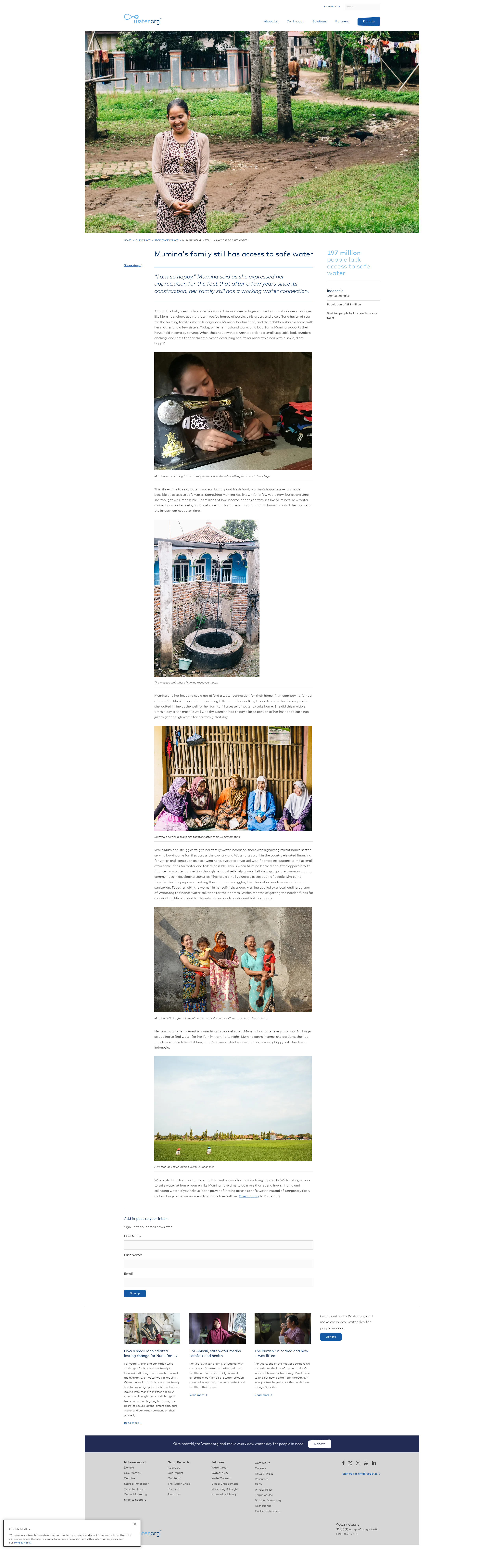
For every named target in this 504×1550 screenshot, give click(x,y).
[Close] (134, 1524)
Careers (260, 1468)
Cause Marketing (135, 1494)
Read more (132, 1423)
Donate (369, 21)
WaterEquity (219, 1473)
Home (128, 240)
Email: (128, 1273)
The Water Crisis (179, 1483)
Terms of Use (264, 1495)
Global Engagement (224, 1483)
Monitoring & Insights (225, 1489)
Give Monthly (132, 1473)
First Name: (133, 1236)
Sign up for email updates (360, 1473)
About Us (271, 21)
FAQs (258, 1484)
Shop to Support (135, 1499)
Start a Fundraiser (136, 1483)
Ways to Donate (134, 1489)
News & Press (264, 1473)
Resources (261, 1479)
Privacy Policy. (23, 1543)
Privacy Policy (263, 1489)
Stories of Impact (166, 240)
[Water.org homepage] (142, 19)
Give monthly (249, 1196)
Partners (342, 21)
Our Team (174, 1478)
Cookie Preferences (268, 1511)
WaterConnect (221, 1478)
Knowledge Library (223, 1494)
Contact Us (332, 7)
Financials (174, 1494)
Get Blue (129, 1478)
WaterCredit (219, 1467)
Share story (132, 265)
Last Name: (133, 1255)
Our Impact (295, 21)
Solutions (319, 21)
